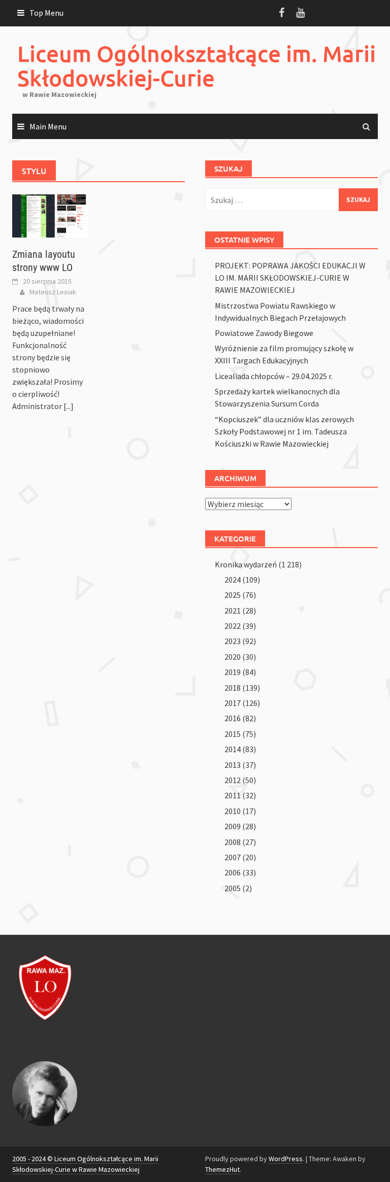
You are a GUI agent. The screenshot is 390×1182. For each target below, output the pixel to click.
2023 (232, 641)
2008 (232, 842)
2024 (232, 580)
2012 (232, 780)
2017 (232, 703)
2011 (232, 795)
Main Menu (48, 126)
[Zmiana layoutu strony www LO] (50, 215)
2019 (232, 672)
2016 (232, 718)
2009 (232, 826)
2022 (232, 626)
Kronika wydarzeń (246, 564)
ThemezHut (222, 1169)
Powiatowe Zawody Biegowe (264, 333)
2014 (232, 749)
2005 (232, 888)
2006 (232, 872)
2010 (232, 811)
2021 (232, 610)
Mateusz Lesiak (52, 291)
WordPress (286, 1158)
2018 (232, 688)
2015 (232, 734)
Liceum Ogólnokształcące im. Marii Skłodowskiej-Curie (196, 66)
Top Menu (46, 13)
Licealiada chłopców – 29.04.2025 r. (274, 376)
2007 (232, 857)
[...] (68, 406)
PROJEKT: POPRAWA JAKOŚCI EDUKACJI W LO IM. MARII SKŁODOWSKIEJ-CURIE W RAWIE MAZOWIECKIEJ (290, 277)
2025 (232, 595)
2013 (232, 765)
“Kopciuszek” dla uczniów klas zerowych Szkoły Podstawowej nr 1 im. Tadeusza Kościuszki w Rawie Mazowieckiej (284, 431)
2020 (232, 657)
